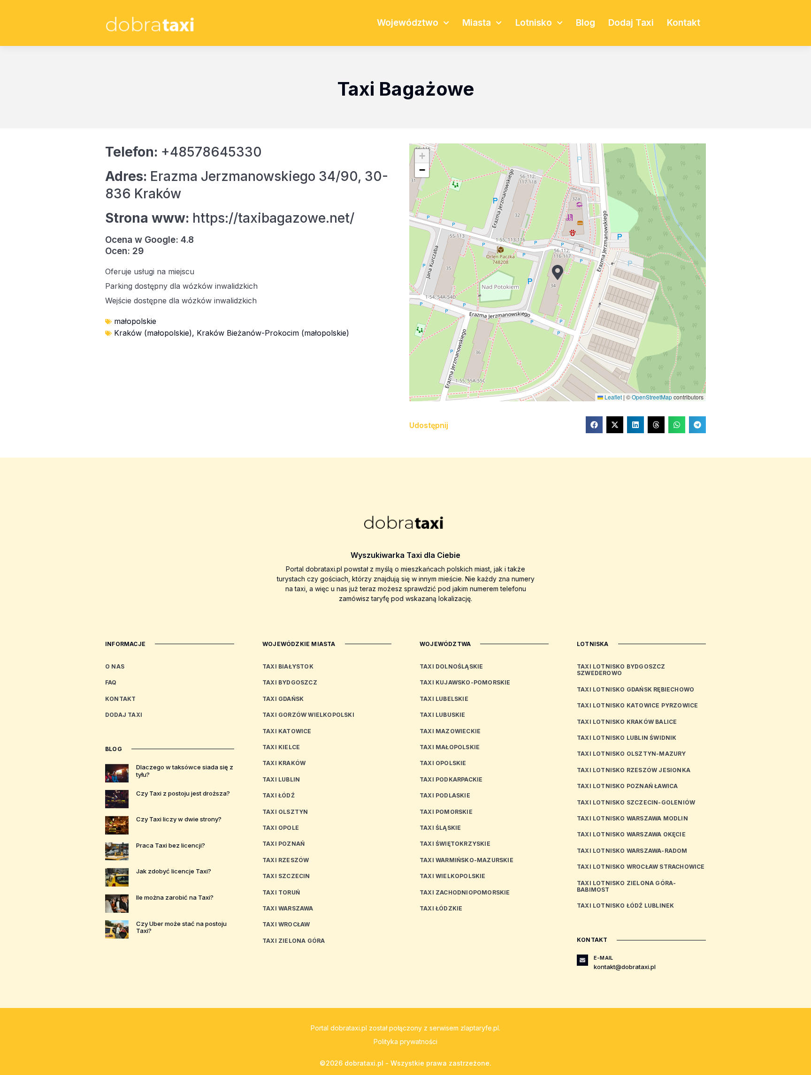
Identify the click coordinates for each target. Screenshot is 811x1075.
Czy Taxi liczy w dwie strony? (179, 819)
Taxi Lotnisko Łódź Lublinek (625, 905)
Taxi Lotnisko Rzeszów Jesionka (633, 770)
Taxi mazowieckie (450, 731)
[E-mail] (582, 960)
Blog (585, 22)
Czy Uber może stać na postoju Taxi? (181, 927)
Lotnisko (533, 22)
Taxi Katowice (287, 731)
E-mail (603, 958)
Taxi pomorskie (446, 811)
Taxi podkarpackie (451, 779)
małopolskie (135, 321)
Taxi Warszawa (288, 908)
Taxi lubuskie (443, 714)
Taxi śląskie (440, 827)
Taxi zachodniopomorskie (465, 892)
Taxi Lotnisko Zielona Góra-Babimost (626, 886)
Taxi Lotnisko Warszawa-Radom (632, 850)
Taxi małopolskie (450, 747)
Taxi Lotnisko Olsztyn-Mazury (631, 753)
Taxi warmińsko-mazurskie (466, 860)
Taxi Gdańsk (283, 698)
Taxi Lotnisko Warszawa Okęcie (631, 834)
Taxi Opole (280, 827)
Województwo (407, 22)
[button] (557, 272)
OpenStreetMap (652, 397)
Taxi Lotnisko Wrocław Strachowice (641, 866)
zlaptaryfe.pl (479, 1028)
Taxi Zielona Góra (293, 940)
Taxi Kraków (284, 763)
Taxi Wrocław (286, 924)
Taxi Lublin (281, 779)
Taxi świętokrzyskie (455, 843)
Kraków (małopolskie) (153, 333)
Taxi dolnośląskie (451, 666)
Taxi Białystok (288, 666)
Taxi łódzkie (441, 908)
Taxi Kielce (281, 747)
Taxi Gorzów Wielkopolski (308, 714)
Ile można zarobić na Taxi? (175, 897)
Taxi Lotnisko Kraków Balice (627, 721)
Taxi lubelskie (444, 698)
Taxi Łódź (278, 795)
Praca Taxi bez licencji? (170, 845)
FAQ (111, 682)
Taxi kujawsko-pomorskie (465, 682)
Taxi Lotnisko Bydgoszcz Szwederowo (621, 670)
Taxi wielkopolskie (453, 876)
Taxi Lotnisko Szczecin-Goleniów (636, 802)
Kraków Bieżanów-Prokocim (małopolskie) (273, 333)
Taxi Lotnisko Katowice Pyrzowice (637, 705)
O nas (114, 666)
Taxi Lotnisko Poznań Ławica (627, 785)
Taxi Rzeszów (285, 860)
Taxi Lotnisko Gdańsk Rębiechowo (635, 689)
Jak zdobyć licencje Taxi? (173, 871)
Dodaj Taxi (631, 22)
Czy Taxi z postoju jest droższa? (183, 793)
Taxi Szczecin (286, 876)
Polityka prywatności (405, 1041)
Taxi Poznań (283, 843)
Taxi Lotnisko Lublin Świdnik (627, 737)
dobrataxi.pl (348, 1028)
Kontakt (683, 22)
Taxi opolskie (443, 763)
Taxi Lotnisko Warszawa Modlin (632, 818)
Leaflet (612, 397)
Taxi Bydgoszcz (289, 682)
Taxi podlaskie (445, 795)
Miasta (476, 22)
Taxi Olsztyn (285, 811)
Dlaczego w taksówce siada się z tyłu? (184, 770)
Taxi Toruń (281, 892)
